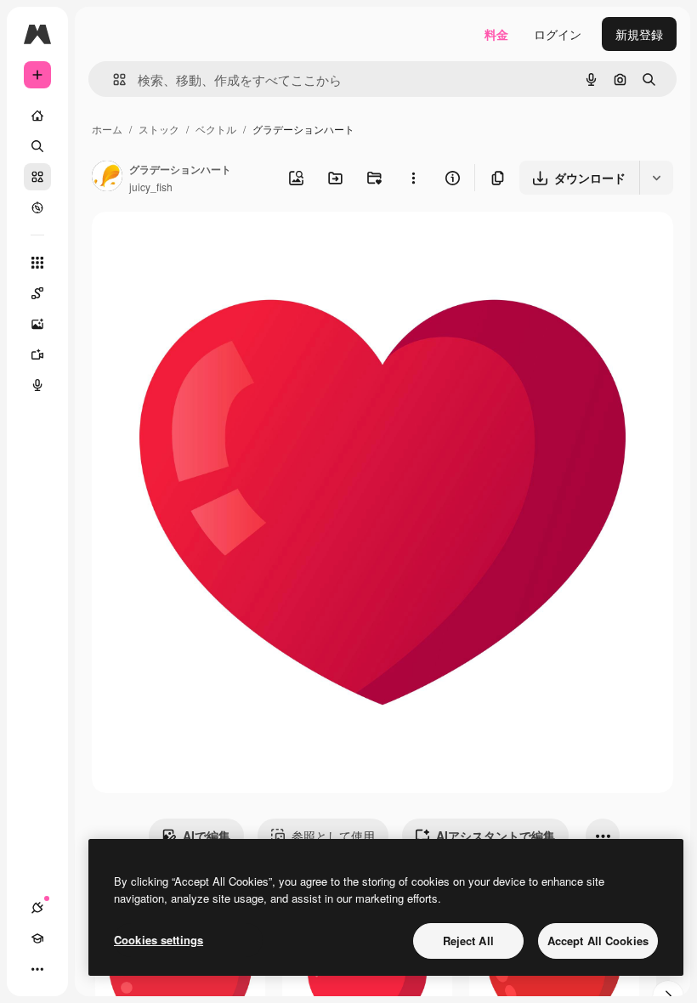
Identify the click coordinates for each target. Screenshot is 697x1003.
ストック (159, 129)
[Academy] (37, 938)
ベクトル (216, 129)
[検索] (37, 146)
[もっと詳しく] (37, 207)
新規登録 (639, 34)
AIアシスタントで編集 (495, 835)
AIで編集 (206, 835)
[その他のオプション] (413, 178)
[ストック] (37, 176)
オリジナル (209, 244)
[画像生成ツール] (37, 323)
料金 (496, 34)
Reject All (468, 940)
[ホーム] (37, 115)
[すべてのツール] (37, 262)
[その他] (37, 969)
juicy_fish (151, 186)
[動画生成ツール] (37, 354)
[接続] (37, 907)
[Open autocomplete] (112, 79)
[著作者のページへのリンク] (107, 178)
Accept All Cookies (598, 940)
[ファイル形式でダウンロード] (656, 178)
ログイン (557, 34)
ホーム (107, 129)
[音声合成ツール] (37, 385)
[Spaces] (37, 293)
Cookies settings (158, 940)
